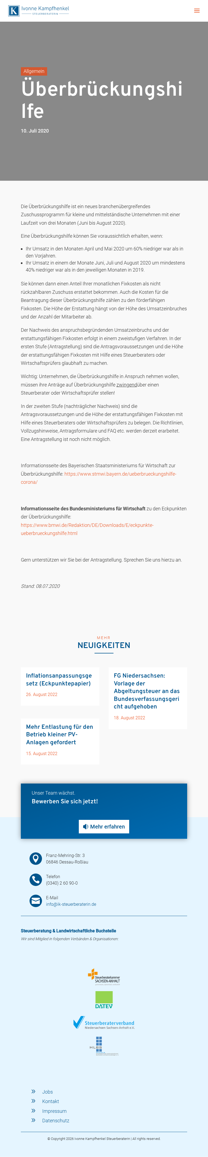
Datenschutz (55, 1120)
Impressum (54, 1111)
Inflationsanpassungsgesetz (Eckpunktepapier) (59, 680)
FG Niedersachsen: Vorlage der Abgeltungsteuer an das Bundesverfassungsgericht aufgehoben (147, 691)
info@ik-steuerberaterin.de (71, 904)
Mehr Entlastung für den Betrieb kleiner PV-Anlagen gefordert (59, 735)
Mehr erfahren (107, 826)
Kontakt (50, 1101)
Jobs (47, 1092)
